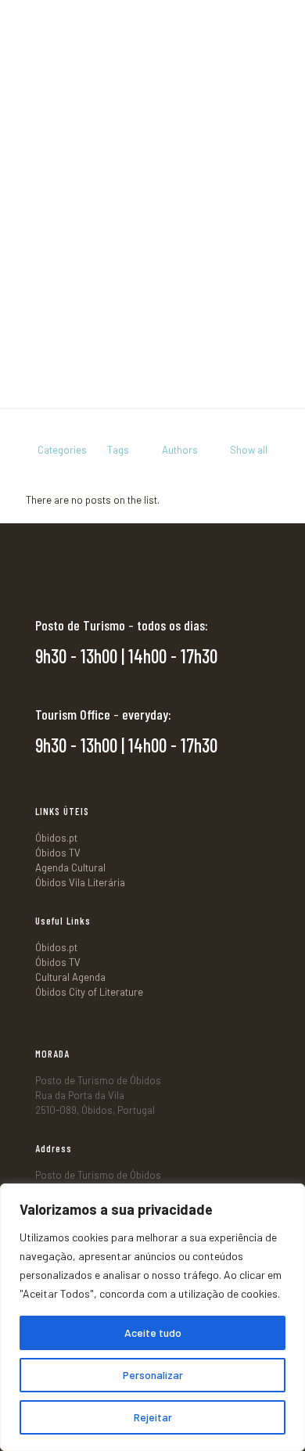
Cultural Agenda (70, 977)
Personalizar (153, 1374)
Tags (118, 450)
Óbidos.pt (56, 837)
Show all (248, 450)
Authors (180, 450)
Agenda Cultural (70, 867)
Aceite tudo (152, 1332)
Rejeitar (153, 1417)
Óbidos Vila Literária (80, 882)
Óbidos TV (58, 852)
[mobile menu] (284, 23)
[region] (152, 1317)
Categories (62, 450)
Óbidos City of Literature (89, 992)
